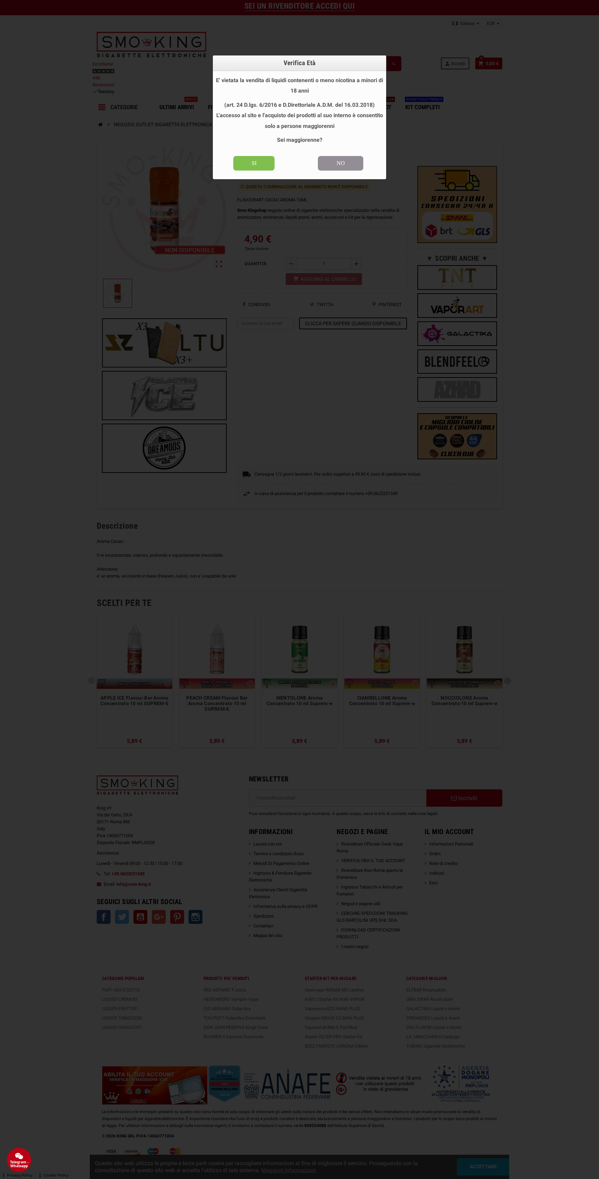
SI (254, 163)
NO (341, 163)
